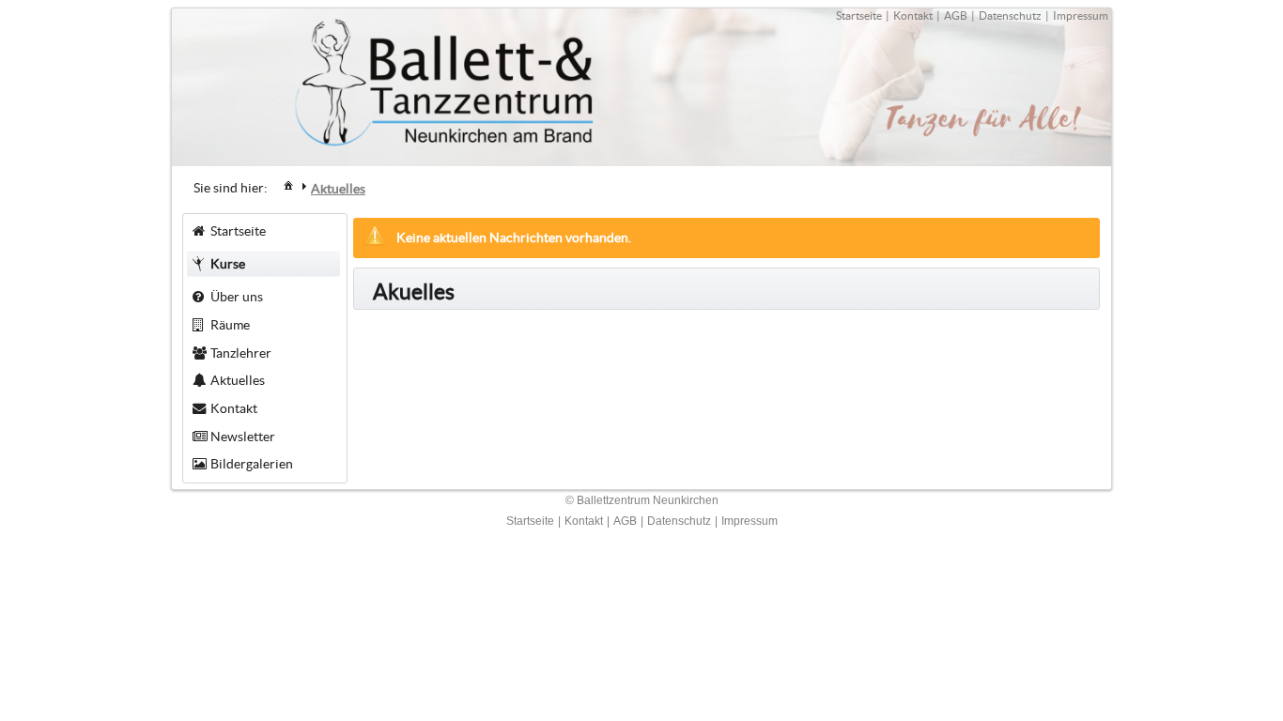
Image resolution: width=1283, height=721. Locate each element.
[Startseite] (288, 184)
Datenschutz (1010, 15)
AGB (955, 15)
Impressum (1080, 15)
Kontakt (913, 15)
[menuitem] (288, 184)
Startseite (859, 15)
